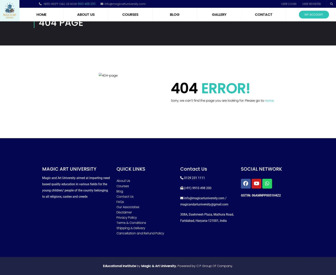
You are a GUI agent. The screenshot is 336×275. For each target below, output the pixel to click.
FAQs (120, 202)
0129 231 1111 (194, 178)
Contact (263, 14)
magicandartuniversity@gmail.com (204, 204)
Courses (130, 14)
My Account (314, 15)
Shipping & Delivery (130, 228)
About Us (86, 14)
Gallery (219, 14)
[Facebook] (246, 184)
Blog (174, 14)
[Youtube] (256, 184)
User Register (311, 4)
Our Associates (127, 207)
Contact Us (125, 196)
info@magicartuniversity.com (125, 4)
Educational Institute (119, 266)
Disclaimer (124, 212)
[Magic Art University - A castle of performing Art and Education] (9, 10)
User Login (288, 4)
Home (41, 14)
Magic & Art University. (159, 266)
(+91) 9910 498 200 (197, 188)
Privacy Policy (126, 217)
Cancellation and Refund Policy (140, 233)
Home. (269, 100)
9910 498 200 (86, 4)
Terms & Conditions (131, 223)
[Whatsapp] (267, 184)
